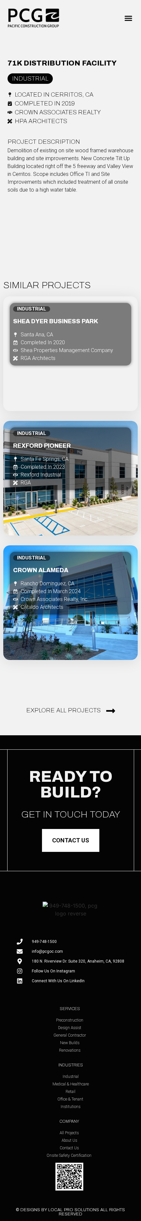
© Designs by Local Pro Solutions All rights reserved (70, 1212)
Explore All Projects (63, 710)
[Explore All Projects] (111, 711)
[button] (128, 18)
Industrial (30, 78)
